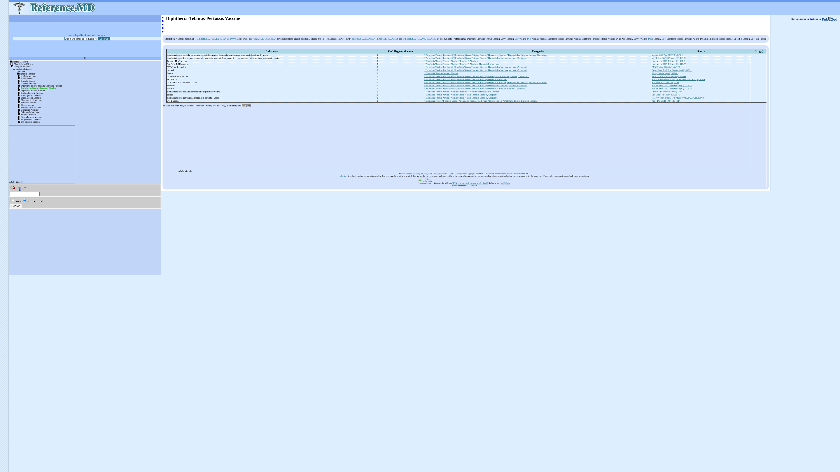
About (454, 185)
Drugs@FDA (444, 174)
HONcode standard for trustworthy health (470, 183)
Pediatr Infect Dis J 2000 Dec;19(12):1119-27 (672, 85)
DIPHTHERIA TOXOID (207, 39)
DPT (529, 39)
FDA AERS (454, 174)
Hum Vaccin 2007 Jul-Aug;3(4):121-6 (668, 61)
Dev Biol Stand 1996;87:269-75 (666, 95)
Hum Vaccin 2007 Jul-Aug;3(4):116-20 (669, 64)
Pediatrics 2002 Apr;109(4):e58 (665, 82)
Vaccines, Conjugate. (537, 55)
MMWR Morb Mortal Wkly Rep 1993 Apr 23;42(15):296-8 (678, 98)
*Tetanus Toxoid (495, 101)
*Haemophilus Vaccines (517, 55)
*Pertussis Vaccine (450, 101)
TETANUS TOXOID (229, 39)
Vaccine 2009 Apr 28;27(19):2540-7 (667, 55)
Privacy (474, 185)
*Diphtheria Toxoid (432, 101)
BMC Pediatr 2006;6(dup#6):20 (666, 67)
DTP (516, 39)
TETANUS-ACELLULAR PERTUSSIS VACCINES (375, 39)
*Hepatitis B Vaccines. (468, 61)
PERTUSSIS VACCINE (263, 39)
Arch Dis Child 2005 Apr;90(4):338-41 (669, 76)
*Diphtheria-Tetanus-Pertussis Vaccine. (441, 73)
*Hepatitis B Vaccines (496, 55)
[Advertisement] (309, 139)
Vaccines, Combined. (518, 67)
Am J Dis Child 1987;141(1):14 (666, 101)
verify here (505, 183)
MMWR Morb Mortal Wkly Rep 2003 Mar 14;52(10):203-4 (678, 79)
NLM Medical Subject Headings (417, 174)
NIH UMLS (434, 174)
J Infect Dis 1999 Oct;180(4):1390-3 (668, 91)
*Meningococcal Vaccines (498, 76)
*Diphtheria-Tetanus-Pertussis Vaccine (469, 55)
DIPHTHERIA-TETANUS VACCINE (419, 39)
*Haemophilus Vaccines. (489, 64)
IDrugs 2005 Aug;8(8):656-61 (665, 73)
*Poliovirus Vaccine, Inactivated (438, 55)
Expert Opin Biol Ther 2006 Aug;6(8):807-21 (672, 70)
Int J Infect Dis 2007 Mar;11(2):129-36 (669, 58)
